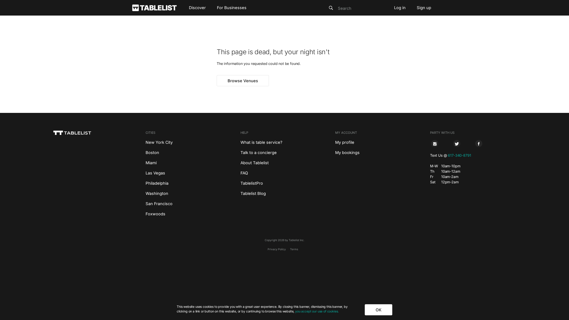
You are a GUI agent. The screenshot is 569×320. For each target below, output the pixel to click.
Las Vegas (155, 173)
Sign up (424, 7)
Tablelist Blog (253, 193)
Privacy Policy (277, 249)
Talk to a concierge (258, 152)
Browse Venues (243, 80)
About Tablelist (254, 162)
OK (378, 310)
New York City (159, 142)
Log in (400, 7)
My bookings (347, 152)
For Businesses (231, 7)
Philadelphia (157, 183)
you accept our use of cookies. (317, 311)
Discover (197, 7)
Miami (151, 162)
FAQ (244, 173)
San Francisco (159, 203)
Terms (294, 249)
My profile (344, 142)
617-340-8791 (459, 155)
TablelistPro (251, 183)
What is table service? (261, 142)
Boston (152, 152)
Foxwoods (155, 214)
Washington (157, 193)
